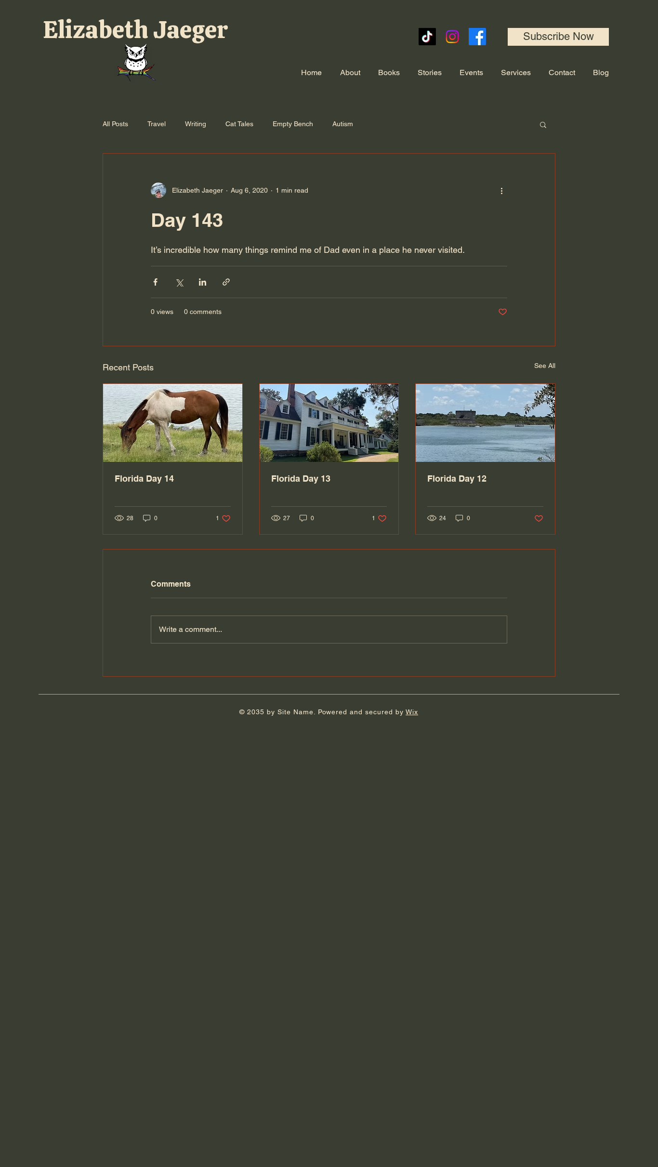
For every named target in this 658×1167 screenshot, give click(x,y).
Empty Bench (293, 124)
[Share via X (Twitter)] (179, 282)
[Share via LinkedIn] (202, 282)
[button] (558, 37)
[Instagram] (452, 36)
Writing (195, 124)
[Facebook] (477, 36)
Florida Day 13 (300, 478)
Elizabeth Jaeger (138, 29)
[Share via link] (226, 282)
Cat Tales (239, 124)
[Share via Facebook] (155, 282)
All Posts (115, 124)
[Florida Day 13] (329, 423)
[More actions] (501, 190)
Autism (342, 124)
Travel (156, 124)
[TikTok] (427, 36)
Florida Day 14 (144, 478)
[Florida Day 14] (172, 423)
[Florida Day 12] (485, 423)
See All (544, 365)
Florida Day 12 (457, 478)
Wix (412, 712)
